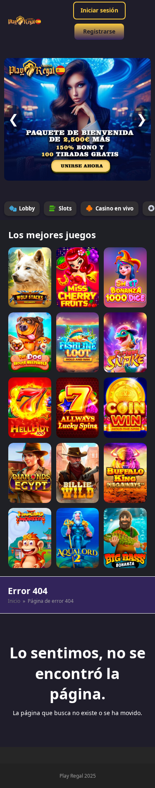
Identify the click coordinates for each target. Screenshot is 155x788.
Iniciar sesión (99, 10)
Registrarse (99, 31)
